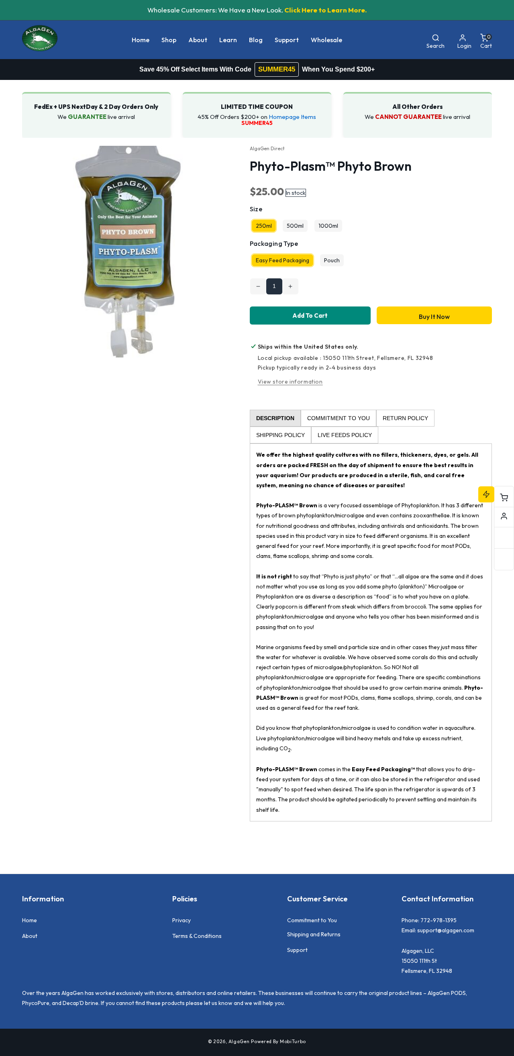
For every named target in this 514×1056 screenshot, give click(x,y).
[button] (168, 40)
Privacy (181, 920)
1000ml (328, 225)
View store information (290, 381)
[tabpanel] (371, 632)
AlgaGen (239, 1041)
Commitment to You (312, 920)
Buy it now (434, 317)
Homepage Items (292, 117)
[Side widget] (504, 516)
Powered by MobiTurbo (278, 1041)
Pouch (332, 260)
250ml (264, 225)
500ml (295, 225)
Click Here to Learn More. (325, 10)
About (29, 936)
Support (297, 950)
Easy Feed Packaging (282, 260)
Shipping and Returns (314, 934)
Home (29, 920)
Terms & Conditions (197, 936)
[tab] (275, 418)
